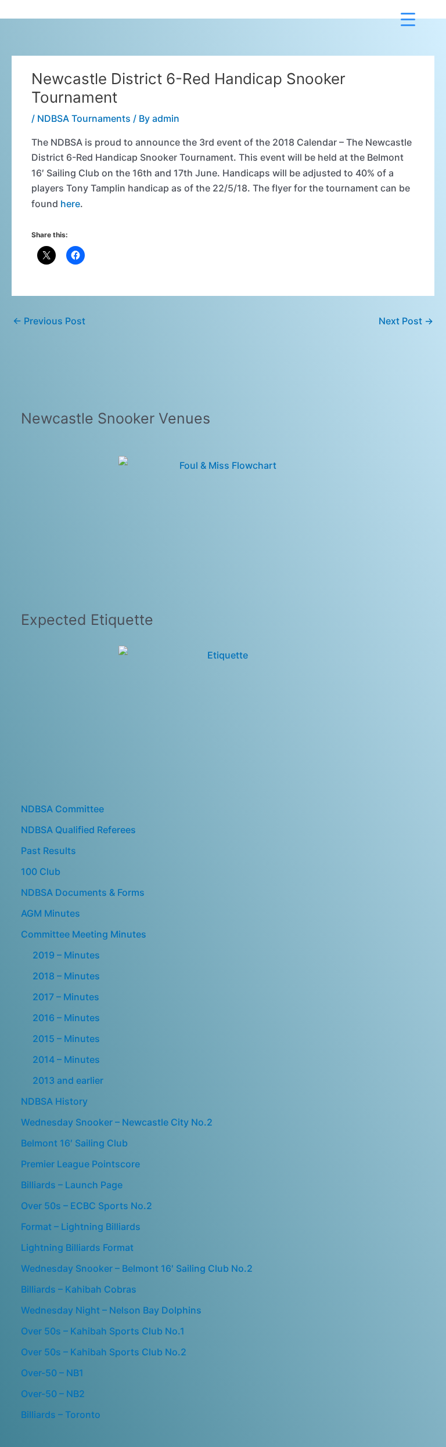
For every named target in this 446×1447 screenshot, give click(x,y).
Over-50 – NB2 (53, 1393)
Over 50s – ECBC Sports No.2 (86, 1205)
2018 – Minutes (66, 976)
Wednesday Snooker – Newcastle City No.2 (117, 1122)
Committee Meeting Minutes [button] (83, 934)
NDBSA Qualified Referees (78, 829)
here (70, 203)
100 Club (40, 871)
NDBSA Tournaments (84, 118)
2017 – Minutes (66, 997)
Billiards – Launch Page (72, 1185)
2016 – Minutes (66, 1017)
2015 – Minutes (66, 1038)
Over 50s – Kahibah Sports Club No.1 (103, 1331)
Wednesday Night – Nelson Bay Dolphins (111, 1310)
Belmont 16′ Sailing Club (74, 1143)
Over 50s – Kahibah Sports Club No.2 (103, 1352)
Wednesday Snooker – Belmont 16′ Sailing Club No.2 (137, 1268)
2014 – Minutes (66, 1059)
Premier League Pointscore (80, 1164)
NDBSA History (54, 1101)
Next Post (406, 321)
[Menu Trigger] (408, 19)
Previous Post (49, 321)
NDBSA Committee (62, 809)
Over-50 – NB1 (52, 1373)
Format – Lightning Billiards (81, 1226)
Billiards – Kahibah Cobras (78, 1289)
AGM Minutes (50, 913)
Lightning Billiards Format (77, 1247)
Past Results (48, 850)
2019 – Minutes (66, 955)
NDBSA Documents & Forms (83, 892)
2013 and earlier (68, 1080)
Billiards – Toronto (60, 1414)
